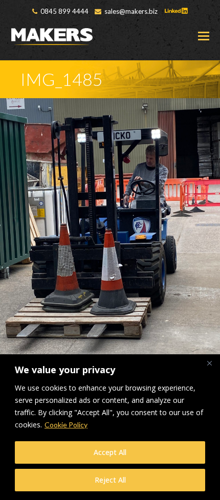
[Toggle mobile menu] (203, 35)
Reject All (110, 480)
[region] (110, 427)
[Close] (209, 363)
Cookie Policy (66, 424)
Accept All (110, 452)
